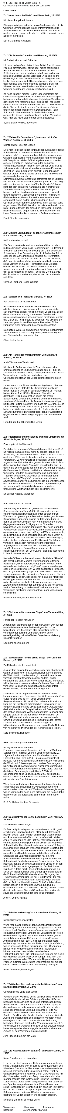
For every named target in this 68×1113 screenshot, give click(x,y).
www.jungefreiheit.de (18, 5)
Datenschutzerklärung (35, 1110)
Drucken (29, 1107)
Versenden (9, 1107)
